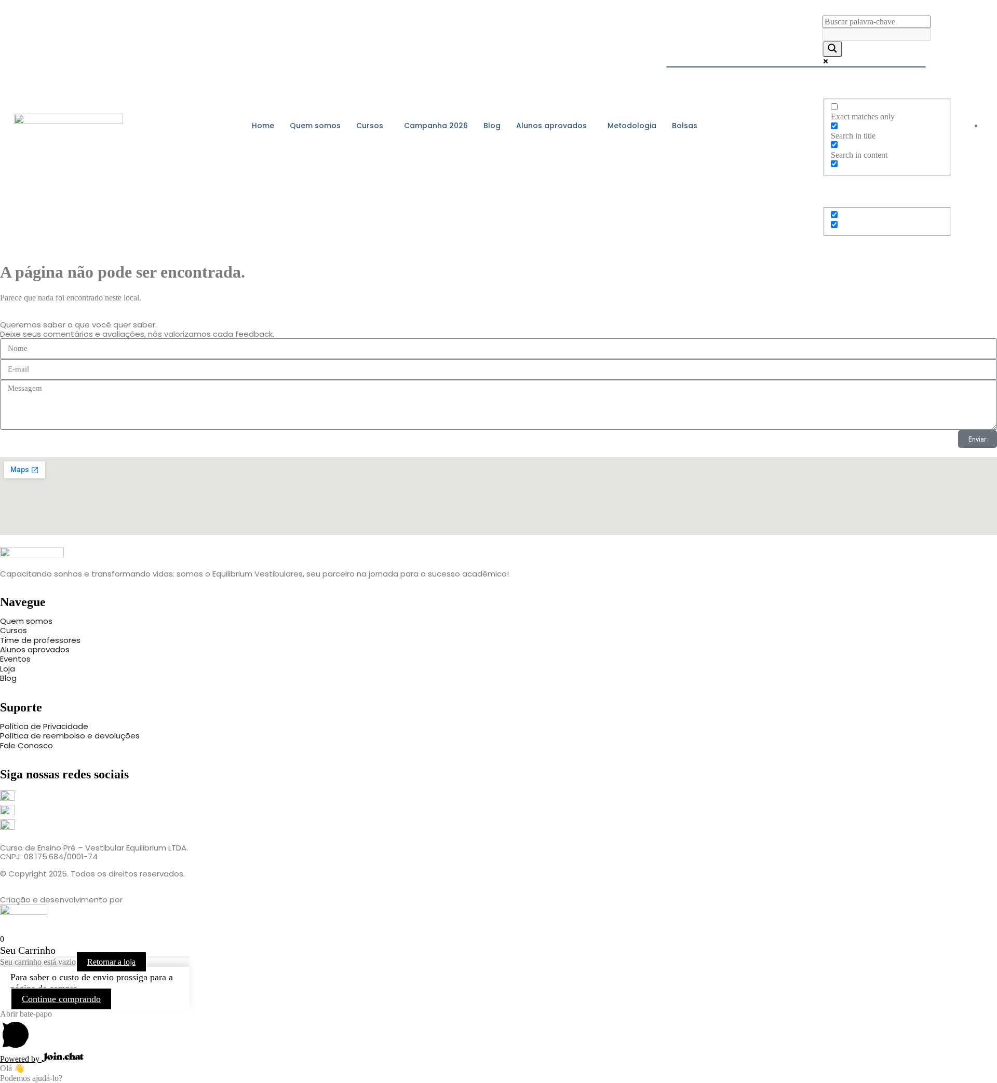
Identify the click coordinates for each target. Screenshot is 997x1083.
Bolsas (684, 125)
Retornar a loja (111, 961)
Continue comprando (61, 999)
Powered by (21, 1058)
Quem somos (315, 125)
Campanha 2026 (436, 125)
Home (263, 125)
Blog (492, 125)
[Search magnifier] (832, 49)
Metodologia (632, 125)
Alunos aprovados (551, 125)
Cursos (369, 125)
